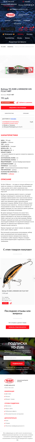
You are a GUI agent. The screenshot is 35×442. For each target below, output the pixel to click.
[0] (31, 29)
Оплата (8, 396)
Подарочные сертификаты (17, 42)
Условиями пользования (22, 369)
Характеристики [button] (9, 113)
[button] (9, 5)
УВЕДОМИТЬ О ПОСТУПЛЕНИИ (17, 107)
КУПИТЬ (5, 303)
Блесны (27, 38)
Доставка (8, 394)
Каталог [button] (8, 20)
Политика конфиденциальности (15, 426)
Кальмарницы (9, 38)
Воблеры (21, 34)
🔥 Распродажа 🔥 (9, 34)
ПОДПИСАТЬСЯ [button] (17, 363)
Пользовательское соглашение (15, 414)
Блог (7, 420)
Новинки (27, 20)
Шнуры (19, 38)
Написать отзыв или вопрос (17, 327)
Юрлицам (17, 20)
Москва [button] (13, 119)
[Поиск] (2, 29)
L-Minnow (11, 173)
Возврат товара (10, 399)
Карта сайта (9, 408)
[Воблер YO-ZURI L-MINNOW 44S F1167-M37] (17, 274)
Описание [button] (26, 113)
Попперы (29, 34)
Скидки (8, 423)
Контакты (17, 23)
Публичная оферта (11, 411)
